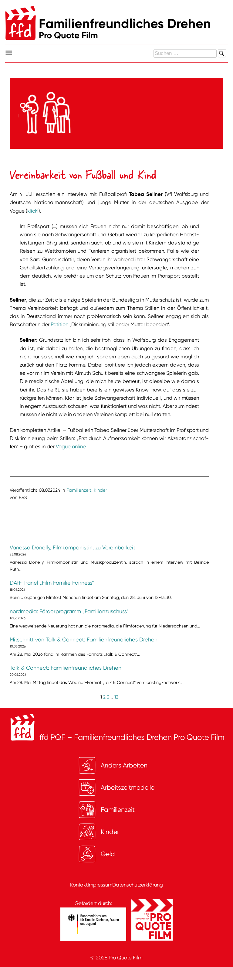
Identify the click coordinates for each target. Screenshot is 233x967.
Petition (59, 324)
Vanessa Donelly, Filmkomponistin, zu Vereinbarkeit (72, 547)
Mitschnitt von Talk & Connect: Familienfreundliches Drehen (83, 639)
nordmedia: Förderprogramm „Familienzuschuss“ (69, 611)
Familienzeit (78, 490)
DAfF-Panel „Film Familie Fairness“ (52, 583)
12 (116, 697)
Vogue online (71, 446)
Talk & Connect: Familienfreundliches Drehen (65, 668)
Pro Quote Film (125, 958)
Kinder (100, 490)
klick (32, 211)
